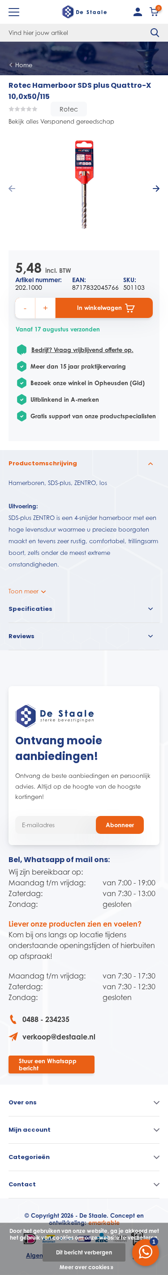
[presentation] (12, 189)
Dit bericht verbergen (84, 1252)
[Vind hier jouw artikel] (155, 32)
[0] (154, 13)
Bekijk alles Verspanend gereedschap (61, 121)
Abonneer (120, 825)
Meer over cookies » (86, 1267)
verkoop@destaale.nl (58, 1036)
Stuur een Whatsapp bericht (48, 1064)
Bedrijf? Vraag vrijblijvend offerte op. (82, 349)
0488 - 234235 (45, 1019)
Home (23, 65)
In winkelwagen (99, 307)
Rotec (69, 109)
